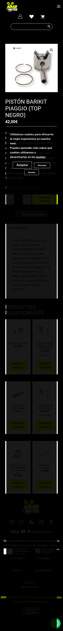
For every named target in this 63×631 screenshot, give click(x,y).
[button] (51, 50)
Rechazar (42, 165)
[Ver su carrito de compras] (43, 16)
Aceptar (22, 165)
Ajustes (31, 172)
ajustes (40, 157)
